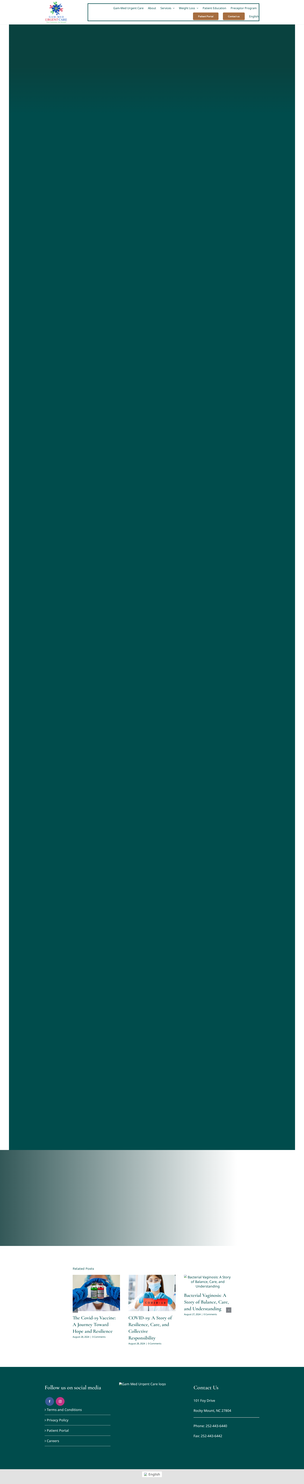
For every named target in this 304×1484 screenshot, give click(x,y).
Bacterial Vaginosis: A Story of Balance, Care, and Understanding (206, 1302)
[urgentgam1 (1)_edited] (142, 1384)
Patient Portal (58, 1430)
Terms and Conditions (64, 1409)
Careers (53, 1441)
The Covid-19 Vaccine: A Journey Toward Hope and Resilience (94, 1324)
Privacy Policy (57, 1420)
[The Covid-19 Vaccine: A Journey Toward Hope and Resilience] (96, 1293)
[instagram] (60, 1401)
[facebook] (49, 1401)
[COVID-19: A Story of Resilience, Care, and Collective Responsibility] (152, 1293)
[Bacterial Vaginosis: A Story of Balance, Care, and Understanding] (207, 1282)
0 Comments (99, 1336)
